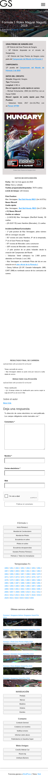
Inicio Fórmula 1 (22, 527)
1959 (17, 571)
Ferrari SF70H (13, 106)
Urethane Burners (22, 758)
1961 (28, 571)
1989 (28, 583)
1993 (11, 586)
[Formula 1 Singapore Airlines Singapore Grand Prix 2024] (22, 622)
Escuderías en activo (22, 539)
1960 (22, 571)
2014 (11, 595)
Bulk (39, 774)
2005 (38, 589)
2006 (6, 592)
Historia (22, 708)
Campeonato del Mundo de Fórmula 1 (28, 59)
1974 (22, 577)
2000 (11, 589)
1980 (17, 580)
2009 (22, 592)
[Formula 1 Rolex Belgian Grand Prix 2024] (22, 671)
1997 (33, 586)
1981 (22, 580)
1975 (28, 577)
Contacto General (22, 723)
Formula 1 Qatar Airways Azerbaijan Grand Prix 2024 (21, 630)
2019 (38, 595)
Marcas (22, 700)
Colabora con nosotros (22, 727)
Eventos (22, 712)
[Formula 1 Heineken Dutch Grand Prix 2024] (22, 659)
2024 (27, 598)
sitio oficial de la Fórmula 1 (27, 265)
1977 (38, 577)
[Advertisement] (24, 318)
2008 (17, 592)
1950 (6, 568)
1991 (38, 583)
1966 (17, 574)
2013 (6, 595)
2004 (33, 589)
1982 (28, 580)
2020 (6, 598)
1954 (28, 568)
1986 (11, 583)
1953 (22, 568)
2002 (22, 589)
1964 (6, 574)
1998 (38, 586)
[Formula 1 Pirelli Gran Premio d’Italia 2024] (22, 646)
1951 (11, 568)
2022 (16, 598)
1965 (11, 574)
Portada (22, 696)
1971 (6, 577)
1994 (17, 586)
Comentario (9, 422)
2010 (28, 592)
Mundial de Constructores (22, 531)
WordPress (27, 774)
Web (6, 481)
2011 (33, 592)
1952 (17, 568)
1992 (6, 586)
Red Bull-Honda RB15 (27, 199)
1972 (11, 577)
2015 (17, 595)
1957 (6, 571)
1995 (22, 586)
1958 (11, 571)
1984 (38, 580)
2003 (28, 589)
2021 (11, 598)
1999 (6, 589)
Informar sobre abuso (22, 735)
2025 (32, 598)
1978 (6, 580)
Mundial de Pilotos (22, 535)
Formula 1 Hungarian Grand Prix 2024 (16, 678)
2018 (33, 595)
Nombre (8, 456)
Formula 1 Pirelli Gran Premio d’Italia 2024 (18, 642)
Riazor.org (22, 754)
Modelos (22, 704)
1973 (17, 577)
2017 (28, 595)
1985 (6, 583)
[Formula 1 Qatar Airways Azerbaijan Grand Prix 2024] (22, 634)
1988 (22, 583)
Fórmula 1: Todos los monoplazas (22, 556)
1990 (33, 583)
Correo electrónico (12, 468)
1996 (28, 586)
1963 (38, 571)
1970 (38, 574)
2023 (21, 598)
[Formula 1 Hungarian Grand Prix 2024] (22, 683)
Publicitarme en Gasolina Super (22, 739)
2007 (11, 592)
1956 (38, 568)
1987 (17, 583)
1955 (33, 568)
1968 (28, 574)
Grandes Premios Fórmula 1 (22, 552)
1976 (33, 577)
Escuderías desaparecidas (22, 548)
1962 (33, 571)
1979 (11, 580)
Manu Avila (30, 30)
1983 (33, 580)
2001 (17, 589)
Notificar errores (22, 731)
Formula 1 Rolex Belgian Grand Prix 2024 (17, 666)
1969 (33, 574)
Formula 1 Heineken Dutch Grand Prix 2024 (18, 654)
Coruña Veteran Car (22, 750)
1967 (22, 574)
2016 (22, 595)
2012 (38, 592)
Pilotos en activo (22, 544)
